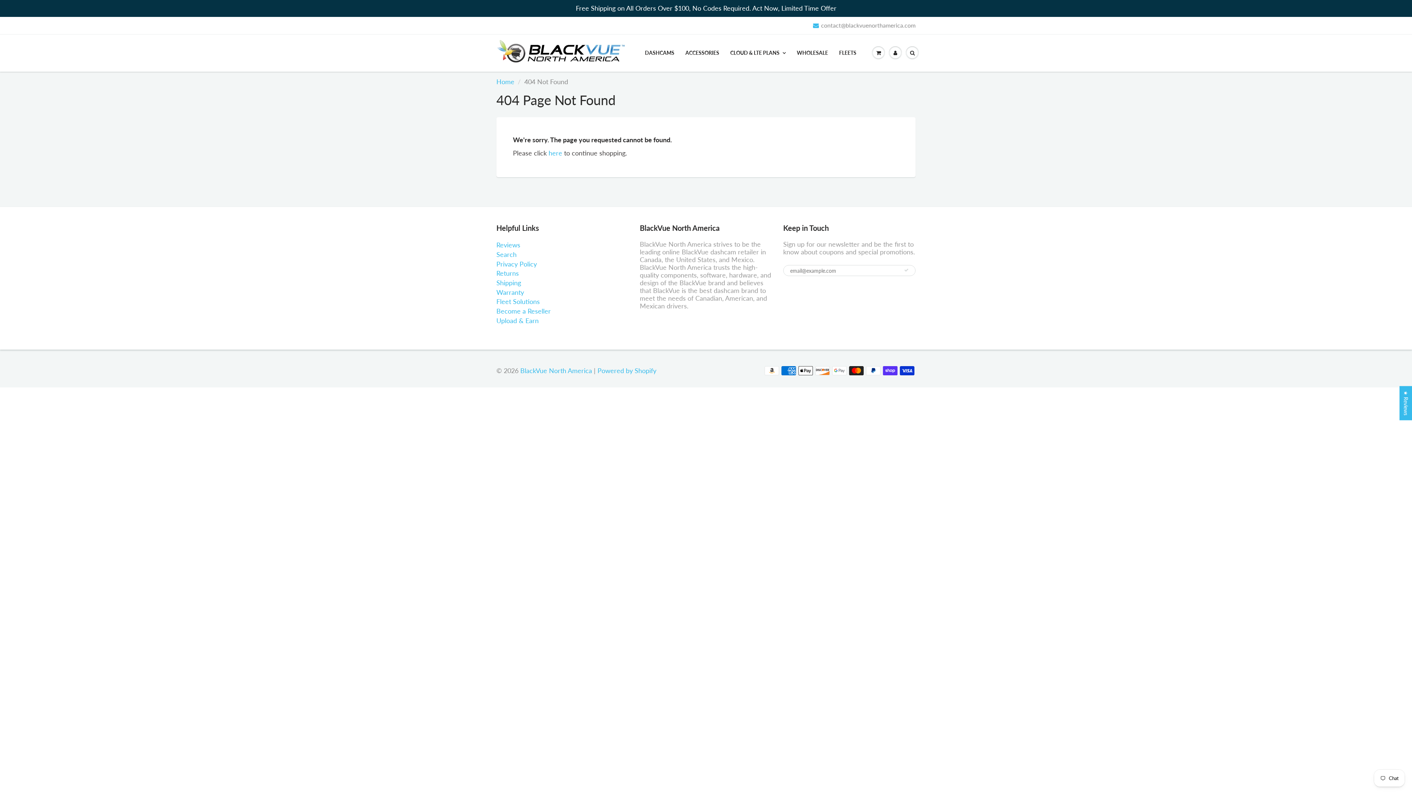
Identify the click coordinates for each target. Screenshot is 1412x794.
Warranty (510, 292)
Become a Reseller (523, 311)
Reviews (508, 245)
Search (506, 254)
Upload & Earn (517, 320)
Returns (507, 273)
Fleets (847, 53)
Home (505, 82)
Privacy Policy (516, 264)
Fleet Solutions (518, 301)
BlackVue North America (556, 370)
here (555, 153)
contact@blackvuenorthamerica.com (868, 25)
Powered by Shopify (627, 370)
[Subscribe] (906, 270)
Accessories (702, 53)
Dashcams (659, 53)
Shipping (508, 283)
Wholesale (812, 53)
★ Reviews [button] (1406, 403)
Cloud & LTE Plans (755, 53)
